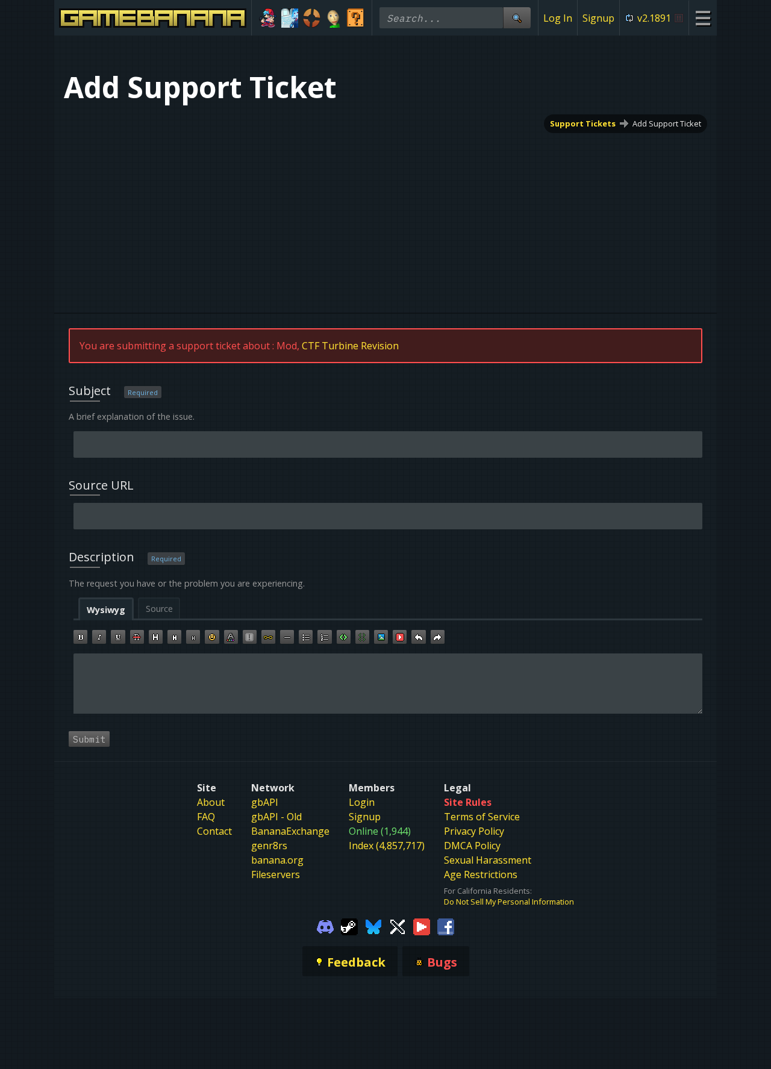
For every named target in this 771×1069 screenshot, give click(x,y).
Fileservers (275, 874)
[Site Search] (517, 17)
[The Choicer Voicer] (290, 18)
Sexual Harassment (487, 860)
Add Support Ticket (666, 123)
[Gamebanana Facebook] (445, 926)
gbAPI (264, 802)
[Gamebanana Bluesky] (373, 926)
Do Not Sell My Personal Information (509, 901)
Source (159, 608)
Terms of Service (482, 816)
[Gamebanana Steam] (349, 926)
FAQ (206, 816)
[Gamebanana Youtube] (421, 926)
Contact (214, 831)
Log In (557, 18)
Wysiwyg (106, 610)
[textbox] (387, 683)
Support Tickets (583, 123)
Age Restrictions (480, 874)
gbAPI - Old (276, 816)
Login (362, 802)
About (211, 802)
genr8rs (269, 845)
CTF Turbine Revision (350, 345)
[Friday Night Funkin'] (268, 18)
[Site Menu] (702, 18)
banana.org (277, 860)
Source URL (101, 485)
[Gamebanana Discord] (325, 926)
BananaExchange (290, 831)
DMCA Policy (472, 845)
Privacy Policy (474, 831)
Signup (598, 18)
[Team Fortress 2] (312, 18)
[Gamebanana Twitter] (397, 926)
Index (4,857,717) (387, 845)
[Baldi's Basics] (334, 18)
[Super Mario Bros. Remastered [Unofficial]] (356, 18)
